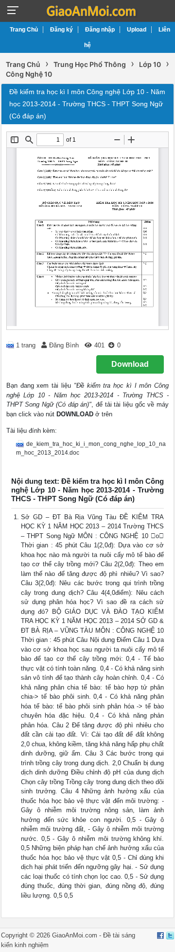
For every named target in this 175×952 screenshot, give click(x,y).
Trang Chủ (24, 29)
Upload (136, 29)
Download (130, 364)
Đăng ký (61, 29)
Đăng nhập (100, 29)
